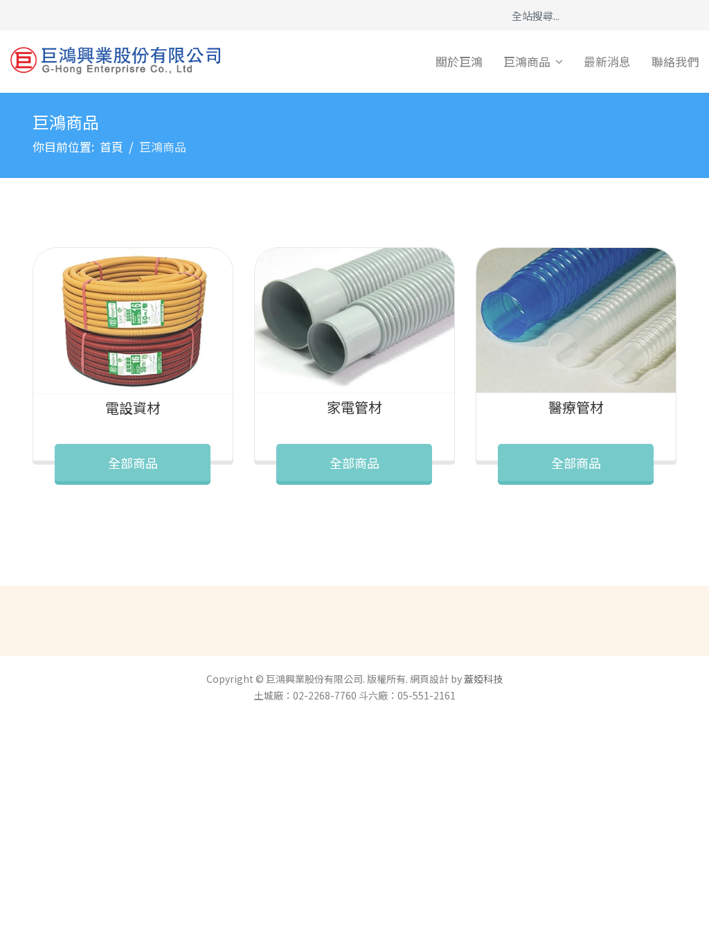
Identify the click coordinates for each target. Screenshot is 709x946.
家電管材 (354, 407)
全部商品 (133, 463)
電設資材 (133, 408)
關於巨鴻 (459, 61)
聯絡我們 (675, 61)
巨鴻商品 (526, 61)
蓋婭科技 (483, 679)
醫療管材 (576, 407)
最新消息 (607, 61)
